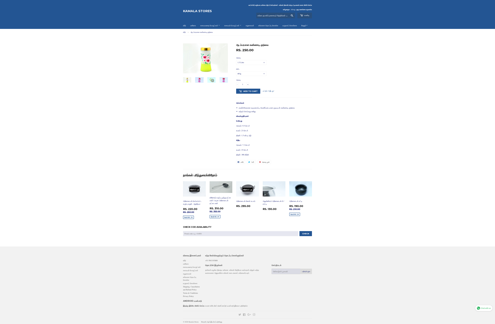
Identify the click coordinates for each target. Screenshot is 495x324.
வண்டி (306, 15)
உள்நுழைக (286, 9)
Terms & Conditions (190, 293)
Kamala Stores (197, 11)
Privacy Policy (188, 296)
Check (305, 233)
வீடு (184, 32)
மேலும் (303, 25)
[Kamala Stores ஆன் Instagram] (254, 315)
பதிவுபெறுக (306, 271)
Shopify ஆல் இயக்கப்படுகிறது (211, 322)
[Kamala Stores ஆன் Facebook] (244, 315)
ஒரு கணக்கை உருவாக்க (304, 9)
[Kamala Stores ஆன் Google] (249, 315)
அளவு (238, 80)
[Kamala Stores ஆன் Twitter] (239, 315)
